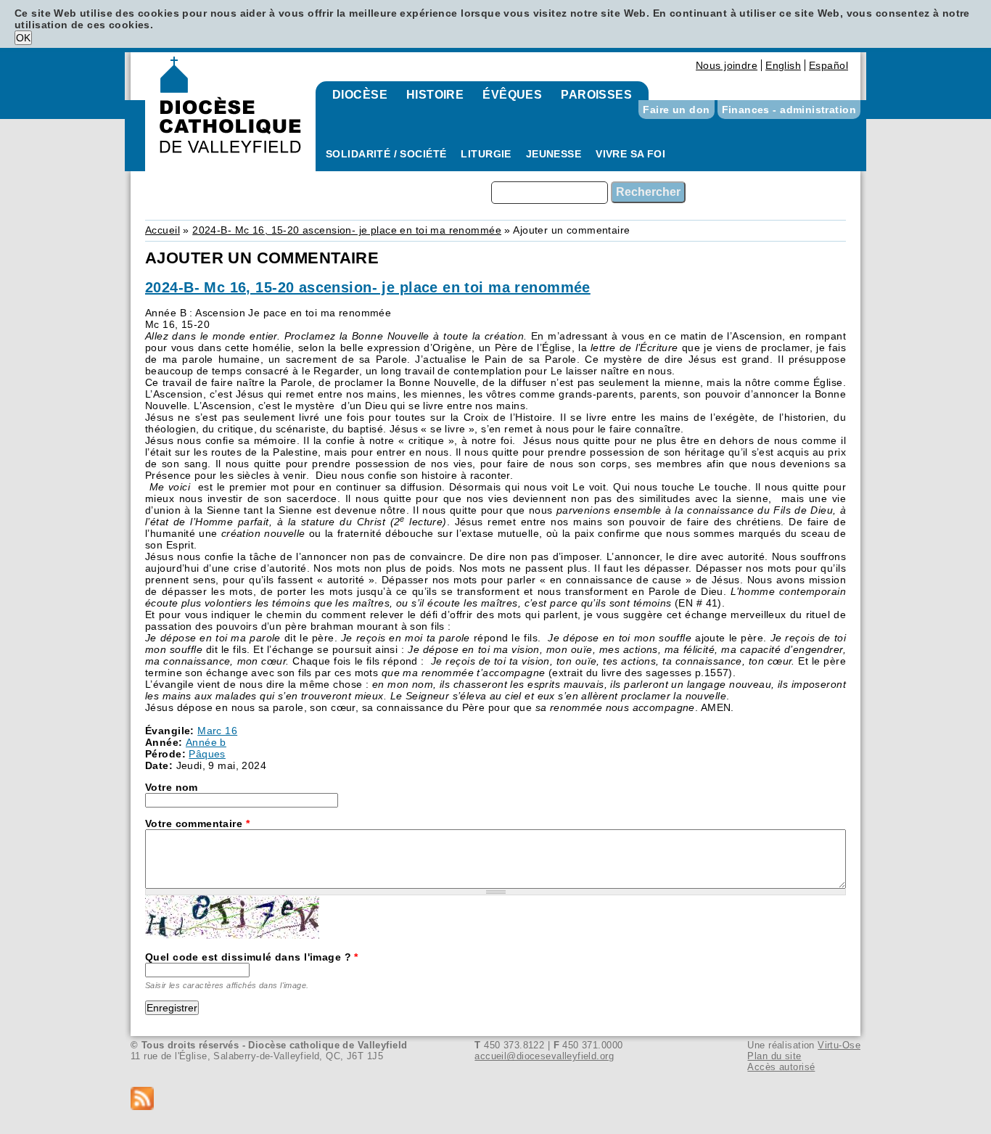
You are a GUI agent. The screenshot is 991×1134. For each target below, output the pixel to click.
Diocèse (359, 95)
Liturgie (486, 154)
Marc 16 (217, 730)
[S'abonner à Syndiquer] (495, 1099)
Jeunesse (553, 154)
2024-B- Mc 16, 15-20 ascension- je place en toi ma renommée (346, 230)
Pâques (207, 754)
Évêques (512, 95)
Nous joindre (726, 65)
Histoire (435, 95)
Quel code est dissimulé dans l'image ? (251, 957)
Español (828, 65)
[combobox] (549, 192)
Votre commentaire (197, 823)
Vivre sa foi (630, 154)
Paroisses (596, 95)
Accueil (162, 230)
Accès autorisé (781, 1066)
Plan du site (774, 1056)
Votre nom (171, 787)
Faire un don (676, 109)
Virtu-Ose (839, 1045)
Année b (206, 742)
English (783, 65)
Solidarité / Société (386, 154)
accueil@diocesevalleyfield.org (544, 1056)
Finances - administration (789, 109)
